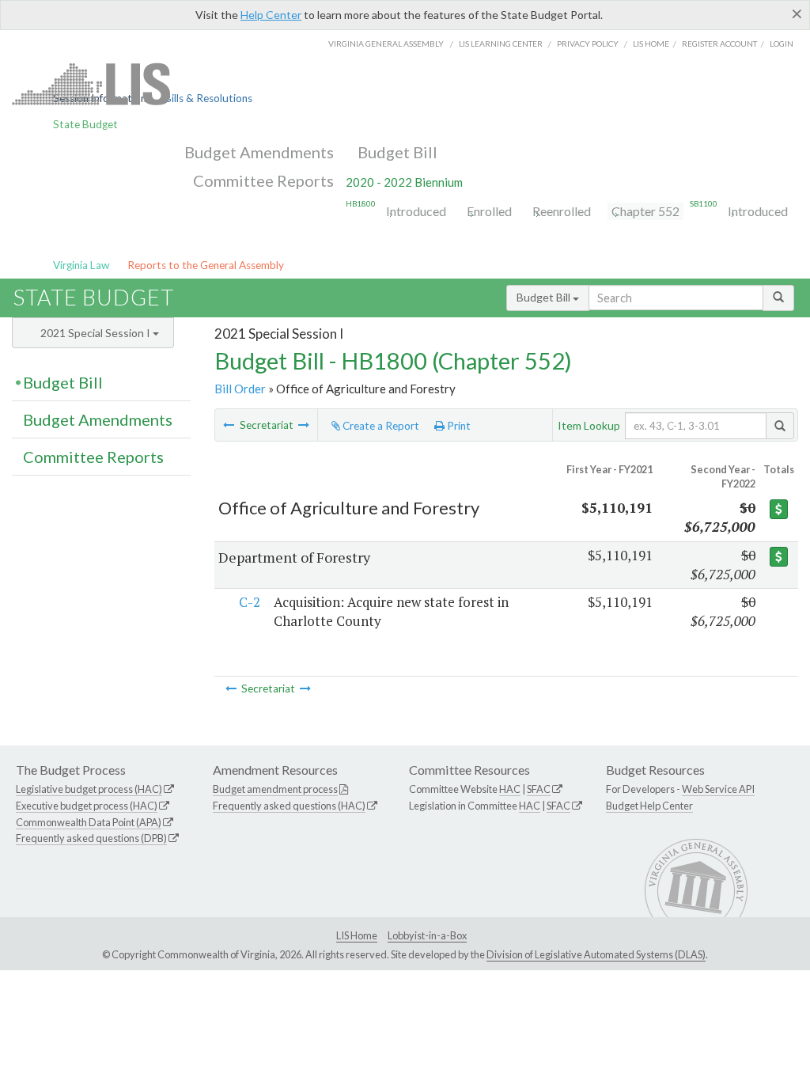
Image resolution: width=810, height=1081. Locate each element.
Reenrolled (561, 210)
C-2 (249, 602)
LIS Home (356, 935)
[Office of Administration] (228, 425)
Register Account (719, 43)
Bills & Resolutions (208, 98)
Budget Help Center (649, 805)
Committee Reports (263, 180)
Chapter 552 (645, 210)
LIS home (651, 43)
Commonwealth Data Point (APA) (88, 822)
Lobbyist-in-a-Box (427, 935)
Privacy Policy (588, 43)
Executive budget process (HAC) (86, 805)
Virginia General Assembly (386, 43)
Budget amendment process (275, 789)
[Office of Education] (303, 425)
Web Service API (718, 789)
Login (781, 43)
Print (458, 425)
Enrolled (489, 210)
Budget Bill (397, 151)
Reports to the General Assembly (205, 265)
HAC (509, 789)
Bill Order (240, 388)
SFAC (539, 789)
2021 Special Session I (96, 332)
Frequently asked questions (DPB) (91, 838)
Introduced (416, 210)
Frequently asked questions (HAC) (289, 805)
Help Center (270, 14)
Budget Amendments (259, 151)
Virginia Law (81, 265)
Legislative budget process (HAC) (89, 789)
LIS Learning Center (501, 43)
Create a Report (379, 425)
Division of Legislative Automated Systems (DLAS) (596, 954)
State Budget (85, 124)
